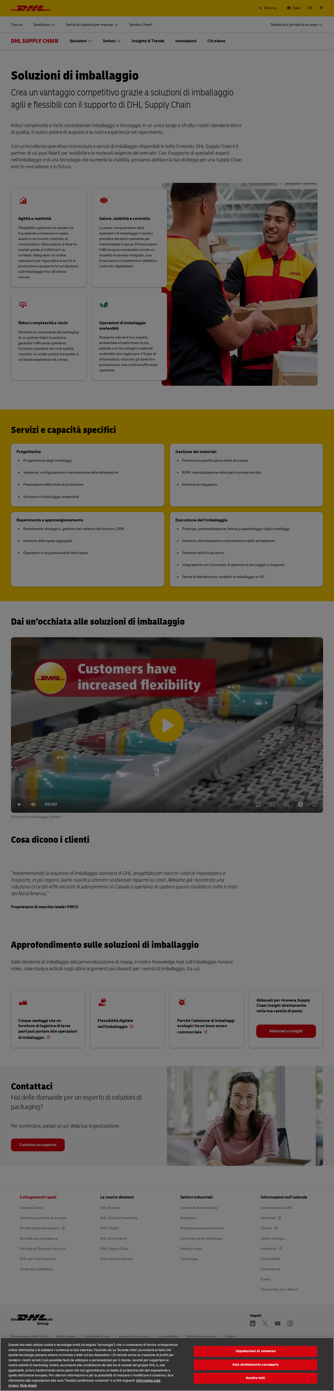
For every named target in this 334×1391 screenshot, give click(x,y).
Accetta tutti (255, 1378)
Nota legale (28, 1385)
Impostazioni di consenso (256, 1351)
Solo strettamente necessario (255, 1365)
